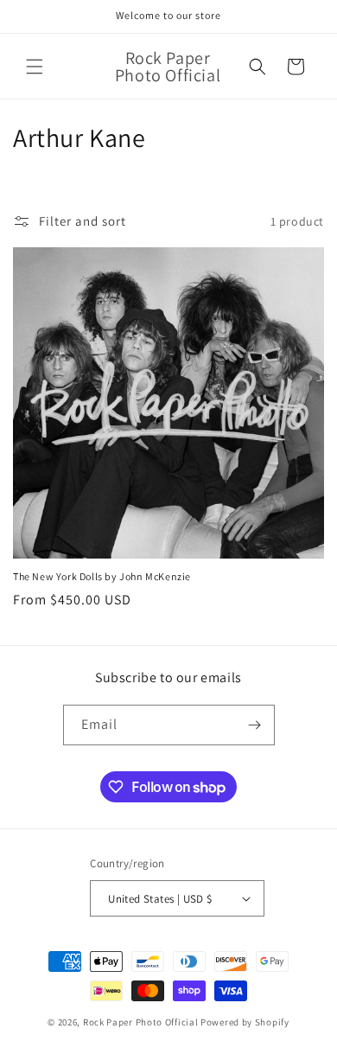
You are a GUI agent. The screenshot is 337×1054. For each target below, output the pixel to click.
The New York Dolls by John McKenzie (102, 576)
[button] (35, 67)
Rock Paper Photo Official (141, 1022)
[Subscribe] (255, 725)
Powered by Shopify (244, 1022)
